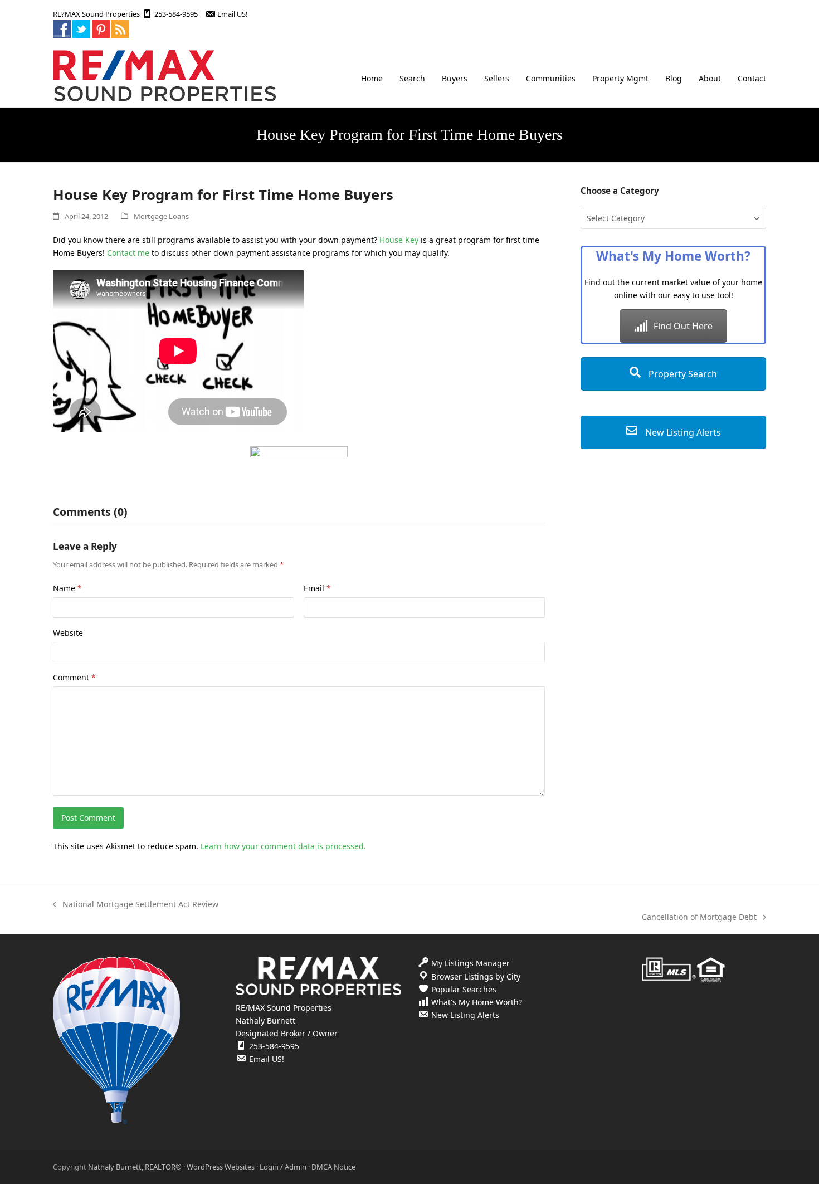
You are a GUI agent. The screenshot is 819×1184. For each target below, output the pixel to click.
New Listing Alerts (682, 432)
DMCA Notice (333, 1167)
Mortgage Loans (161, 216)
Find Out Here (683, 326)
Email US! (232, 14)
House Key (398, 240)
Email (317, 588)
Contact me (128, 252)
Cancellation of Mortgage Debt (699, 917)
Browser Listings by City (475, 976)
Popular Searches (463, 989)
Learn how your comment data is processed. (283, 846)
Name (67, 588)
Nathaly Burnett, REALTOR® (135, 1167)
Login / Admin (283, 1167)
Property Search (681, 374)
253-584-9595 (176, 14)
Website (68, 632)
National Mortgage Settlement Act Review (135, 904)
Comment (74, 677)
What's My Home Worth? (476, 1002)
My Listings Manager (470, 963)
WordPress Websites (221, 1167)
